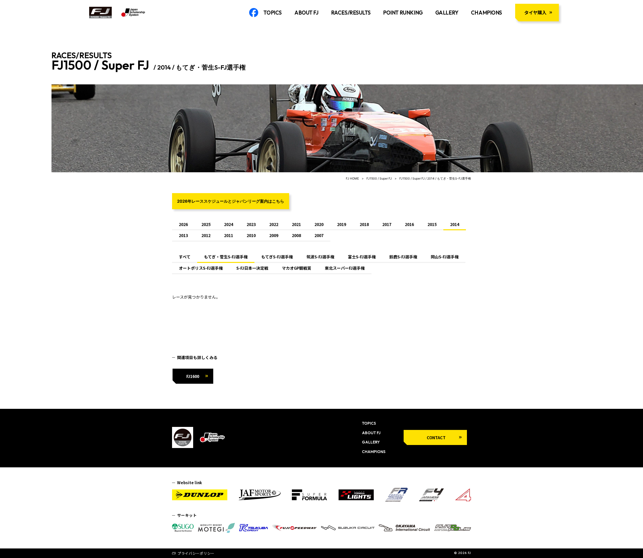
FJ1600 (192, 376)
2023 (251, 224)
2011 (228, 235)
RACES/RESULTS (351, 12)
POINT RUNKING (403, 12)
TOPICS (272, 12)
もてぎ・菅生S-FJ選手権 (226, 257)
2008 (296, 235)
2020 (319, 224)
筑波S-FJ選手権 (320, 257)
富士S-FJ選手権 (362, 257)
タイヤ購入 (535, 12)
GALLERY (446, 12)
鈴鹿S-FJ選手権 (403, 257)
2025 (205, 224)
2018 (364, 224)
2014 (454, 224)
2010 (251, 235)
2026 (183, 224)
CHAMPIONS (486, 12)
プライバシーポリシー (196, 553)
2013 (183, 235)
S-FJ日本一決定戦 (252, 268)
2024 (228, 224)
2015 (432, 224)
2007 (319, 235)
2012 (205, 235)
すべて (184, 257)
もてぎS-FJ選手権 (277, 257)
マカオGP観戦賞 (296, 268)
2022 (273, 224)
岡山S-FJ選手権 (445, 257)
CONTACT (436, 437)
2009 (273, 235)
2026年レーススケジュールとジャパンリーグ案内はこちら (230, 201)
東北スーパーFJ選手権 (345, 268)
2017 (386, 224)
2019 (341, 224)
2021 (296, 224)
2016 (409, 224)
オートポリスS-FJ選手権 (201, 268)
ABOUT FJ (306, 12)
